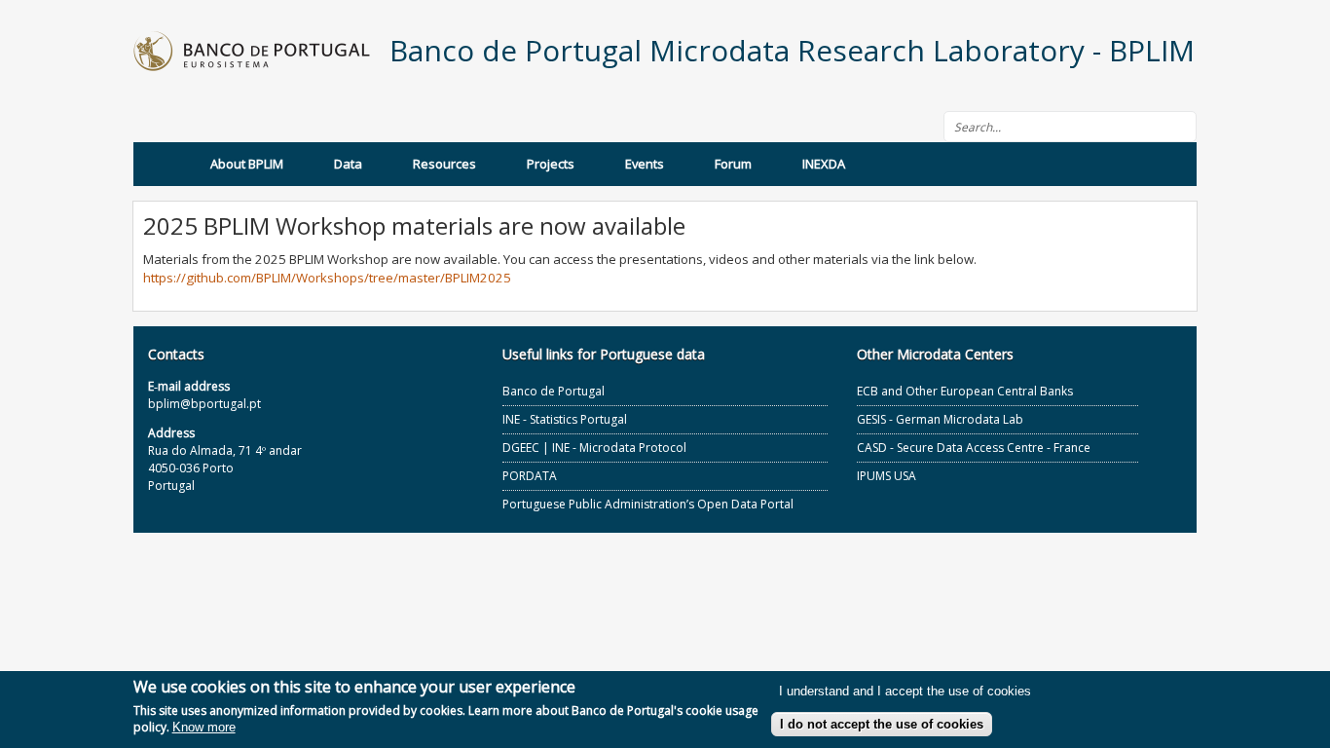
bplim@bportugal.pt (204, 403)
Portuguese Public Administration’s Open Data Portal (648, 504)
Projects (550, 163)
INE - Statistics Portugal (564, 419)
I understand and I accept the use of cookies (905, 692)
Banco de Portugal (553, 391)
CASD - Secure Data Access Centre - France (973, 447)
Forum (733, 163)
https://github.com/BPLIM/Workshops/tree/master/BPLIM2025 (327, 277)
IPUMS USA (886, 476)
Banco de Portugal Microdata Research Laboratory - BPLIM (792, 50)
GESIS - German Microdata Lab (940, 419)
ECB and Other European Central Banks (965, 391)
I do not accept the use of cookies (881, 724)
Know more (204, 728)
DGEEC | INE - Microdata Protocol (594, 447)
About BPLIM (246, 163)
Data (348, 163)
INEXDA (823, 163)
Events (644, 163)
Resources (444, 163)
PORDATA (529, 476)
